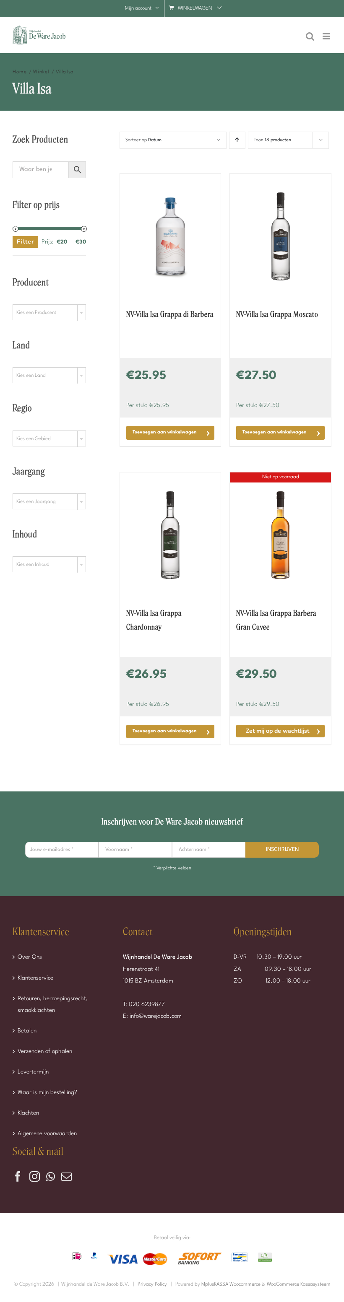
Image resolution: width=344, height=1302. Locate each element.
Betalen (27, 1031)
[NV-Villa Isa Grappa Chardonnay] (170, 535)
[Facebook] (18, 1176)
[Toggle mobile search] (310, 36)
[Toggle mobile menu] (327, 36)
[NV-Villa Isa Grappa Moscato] (280, 236)
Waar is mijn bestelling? (47, 1092)
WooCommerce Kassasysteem (299, 1284)
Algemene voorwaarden (47, 1133)
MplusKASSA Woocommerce (231, 1284)
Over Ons (30, 957)
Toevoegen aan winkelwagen (165, 432)
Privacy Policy (152, 1284)
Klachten (28, 1113)
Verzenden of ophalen (45, 1051)
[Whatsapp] (50, 1176)
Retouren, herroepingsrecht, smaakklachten (53, 1004)
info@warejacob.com (156, 1016)
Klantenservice (35, 978)
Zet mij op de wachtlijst (277, 731)
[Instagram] (34, 1176)
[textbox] (49, 313)
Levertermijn (33, 1072)
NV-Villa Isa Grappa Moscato (277, 314)
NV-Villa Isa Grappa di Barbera (170, 314)
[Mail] (66, 1176)
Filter (25, 242)
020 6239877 (147, 1004)
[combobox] (49, 312)
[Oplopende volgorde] (237, 140)
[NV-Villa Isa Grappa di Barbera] (170, 236)
